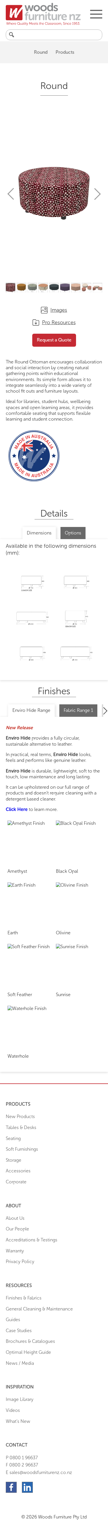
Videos (13, 1410)
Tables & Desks (21, 1127)
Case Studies (19, 1330)
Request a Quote (54, 340)
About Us (15, 1218)
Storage (13, 1160)
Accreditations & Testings (31, 1240)
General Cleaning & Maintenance (39, 1309)
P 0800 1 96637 (22, 1457)
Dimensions (39, 533)
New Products (20, 1116)
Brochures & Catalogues (30, 1341)
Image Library (19, 1399)
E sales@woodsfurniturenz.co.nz (39, 1472)
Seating (13, 1138)
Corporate (16, 1182)
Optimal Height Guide (28, 1352)
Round (41, 52)
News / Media (20, 1363)
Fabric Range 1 (78, 710)
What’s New (18, 1421)
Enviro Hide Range (31, 710)
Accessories (18, 1171)
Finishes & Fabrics (23, 1298)
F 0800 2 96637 (22, 1465)
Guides (13, 1319)
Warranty (15, 1251)
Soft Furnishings (22, 1149)
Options (73, 533)
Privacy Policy (20, 1261)
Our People (17, 1229)
